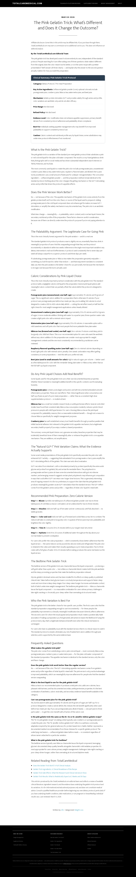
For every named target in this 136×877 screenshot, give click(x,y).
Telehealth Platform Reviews (20, 845)
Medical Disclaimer (63, 869)
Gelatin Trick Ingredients (56, 841)
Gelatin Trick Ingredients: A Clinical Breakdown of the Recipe (55, 769)
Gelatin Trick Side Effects (56, 849)
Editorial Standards (91, 841)
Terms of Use (54, 869)
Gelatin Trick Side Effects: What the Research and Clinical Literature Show (60, 772)
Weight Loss (79, 810)
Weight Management (18, 837)
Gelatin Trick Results (55, 845)
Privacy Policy (48, 869)
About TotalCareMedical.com (94, 837)
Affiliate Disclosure (91, 845)
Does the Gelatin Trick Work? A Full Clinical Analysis (51, 765)
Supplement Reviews (18, 841)
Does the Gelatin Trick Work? (57, 837)
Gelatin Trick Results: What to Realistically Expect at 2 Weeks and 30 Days (59, 776)
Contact (89, 849)
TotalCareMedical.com (27, 3)
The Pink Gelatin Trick (55, 852)
